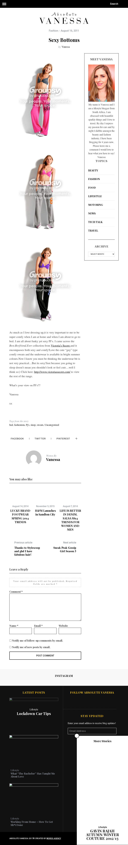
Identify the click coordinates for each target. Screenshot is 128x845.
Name (13, 625)
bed (11, 424)
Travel (93, 230)
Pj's (27, 424)
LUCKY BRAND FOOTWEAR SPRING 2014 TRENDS (20, 516)
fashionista (19, 424)
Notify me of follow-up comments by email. (37, 640)
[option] (20, 506)
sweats (40, 424)
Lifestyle (95, 196)
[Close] (76, 735)
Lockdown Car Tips (34, 713)
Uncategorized (52, 424)
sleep (33, 424)
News (92, 213)
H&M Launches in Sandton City (45, 512)
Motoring (95, 204)
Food (92, 187)
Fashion (53, 30)
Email (38, 625)
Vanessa (66, 46)
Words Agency (54, 838)
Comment (16, 591)
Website (63, 625)
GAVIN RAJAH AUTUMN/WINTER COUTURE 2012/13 (102, 834)
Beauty (93, 170)
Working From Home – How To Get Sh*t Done (32, 823)
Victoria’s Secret (60, 345)
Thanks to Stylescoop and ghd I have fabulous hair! (27, 548)
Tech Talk (95, 222)
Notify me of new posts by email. (31, 647)
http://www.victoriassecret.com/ (52, 372)
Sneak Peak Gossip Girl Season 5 (64, 547)
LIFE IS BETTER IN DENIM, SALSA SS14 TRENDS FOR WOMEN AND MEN (70, 520)
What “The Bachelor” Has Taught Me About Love (33, 775)
